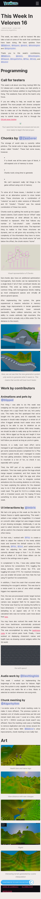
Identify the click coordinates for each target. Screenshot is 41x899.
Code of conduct (11, 886)
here (6, 617)
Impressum (7, 891)
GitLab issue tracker (8, 119)
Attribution (27, 886)
